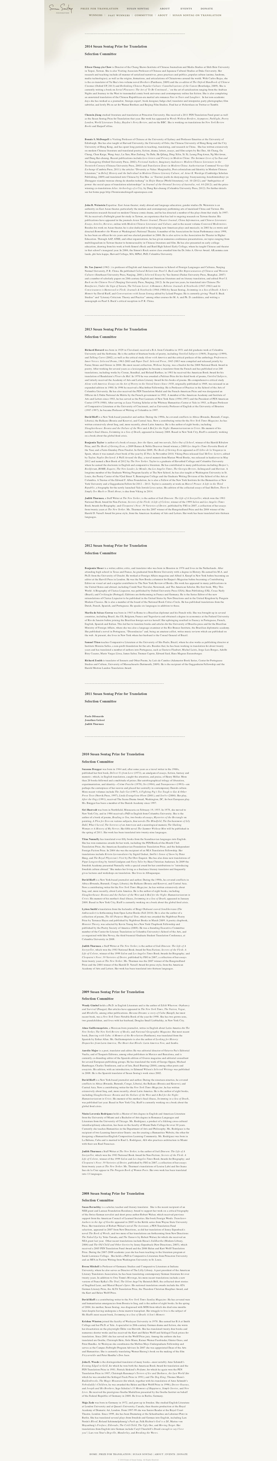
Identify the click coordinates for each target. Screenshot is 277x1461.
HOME (93, 1454)
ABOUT (159, 1454)
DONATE (182, 1454)
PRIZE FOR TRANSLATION (115, 1454)
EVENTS (170, 1454)
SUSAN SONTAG (142, 1454)
